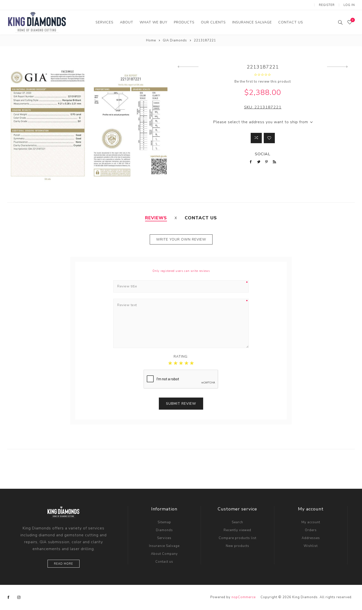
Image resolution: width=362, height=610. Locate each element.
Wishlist (311, 546)
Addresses (311, 538)
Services (164, 538)
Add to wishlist (269, 138)
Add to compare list (256, 138)
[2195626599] (337, 66)
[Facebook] (9, 597)
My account (310, 522)
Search (237, 522)
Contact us (164, 561)
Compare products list (237, 538)
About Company (164, 554)
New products (237, 546)
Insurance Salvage (164, 546)
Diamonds (164, 530)
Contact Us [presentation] (201, 218)
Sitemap (164, 522)
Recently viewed (237, 530)
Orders (311, 530)
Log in (349, 5)
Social (262, 154)
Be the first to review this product (262, 81)
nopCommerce (243, 597)
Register (327, 5)
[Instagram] (19, 597)
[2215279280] (188, 66)
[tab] (156, 218)
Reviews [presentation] (156, 218)
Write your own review (181, 239)
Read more (63, 564)
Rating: (181, 356)
